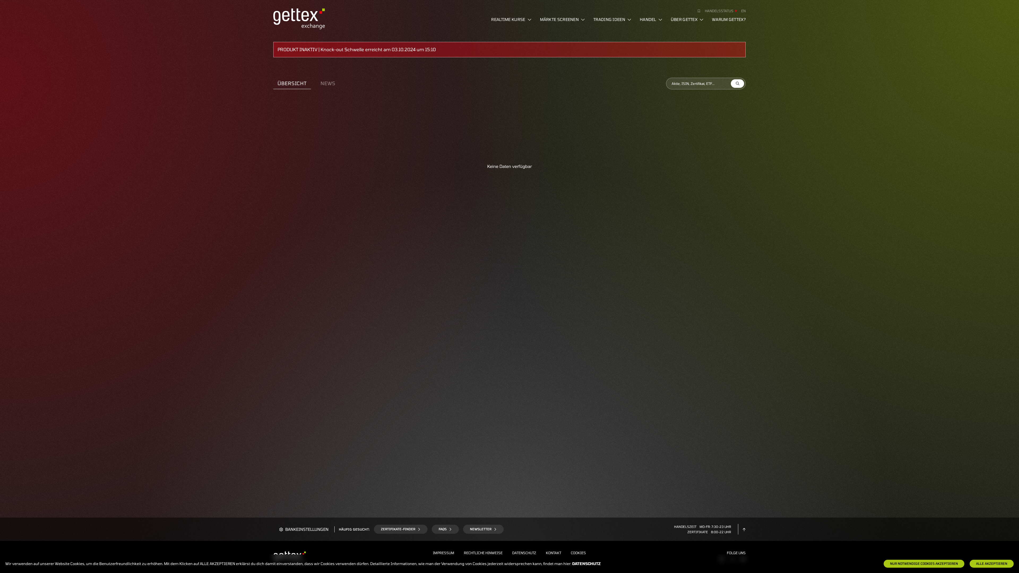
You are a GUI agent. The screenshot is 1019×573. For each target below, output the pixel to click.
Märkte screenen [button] (559, 19)
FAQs (443, 529)
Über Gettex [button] (684, 19)
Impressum (443, 553)
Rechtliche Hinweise (483, 553)
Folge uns (736, 553)
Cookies (578, 553)
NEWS (328, 83)
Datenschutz (524, 553)
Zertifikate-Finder (398, 529)
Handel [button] (648, 19)
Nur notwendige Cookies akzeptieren (924, 563)
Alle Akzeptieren (991, 563)
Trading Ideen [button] (609, 19)
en (743, 11)
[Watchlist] (697, 10)
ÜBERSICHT (292, 83)
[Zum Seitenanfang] (744, 529)
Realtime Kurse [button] (508, 19)
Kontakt (553, 553)
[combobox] (706, 83)
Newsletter (480, 529)
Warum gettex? (729, 19)
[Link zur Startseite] (299, 18)
